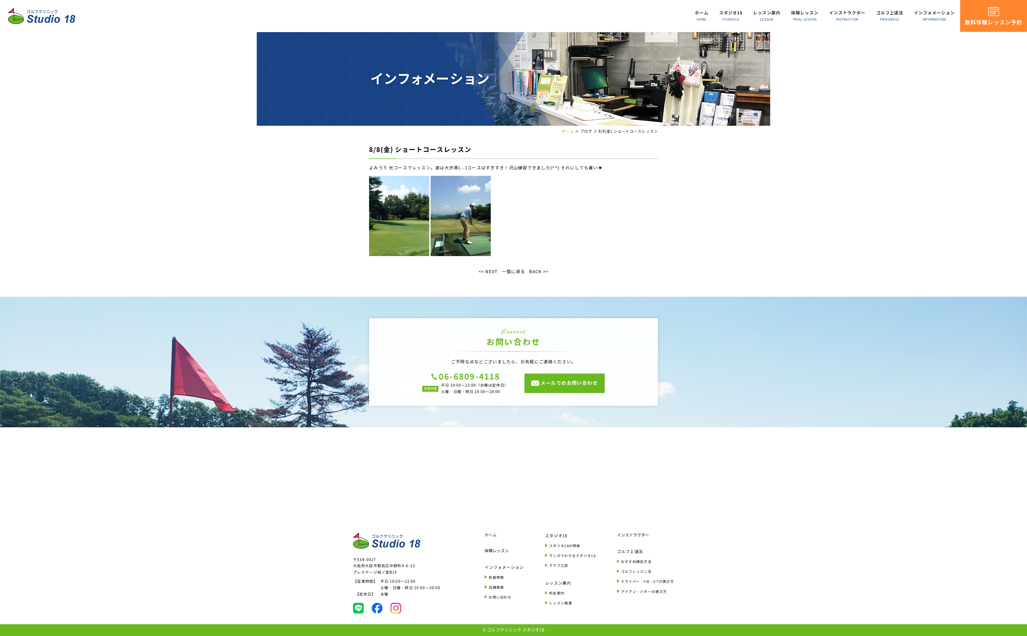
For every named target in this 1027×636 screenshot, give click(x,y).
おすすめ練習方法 (636, 562)
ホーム (701, 15)
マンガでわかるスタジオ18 (572, 556)
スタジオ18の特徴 (564, 546)
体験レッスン (804, 15)
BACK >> (539, 271)
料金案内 (556, 593)
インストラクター (847, 15)
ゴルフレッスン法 (636, 572)
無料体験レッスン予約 (993, 22)
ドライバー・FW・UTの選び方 (647, 582)
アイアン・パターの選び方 (644, 592)
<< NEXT (488, 271)
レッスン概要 (560, 603)
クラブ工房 (558, 566)
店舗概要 (496, 587)
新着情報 (496, 578)
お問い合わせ (500, 597)
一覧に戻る (513, 271)
